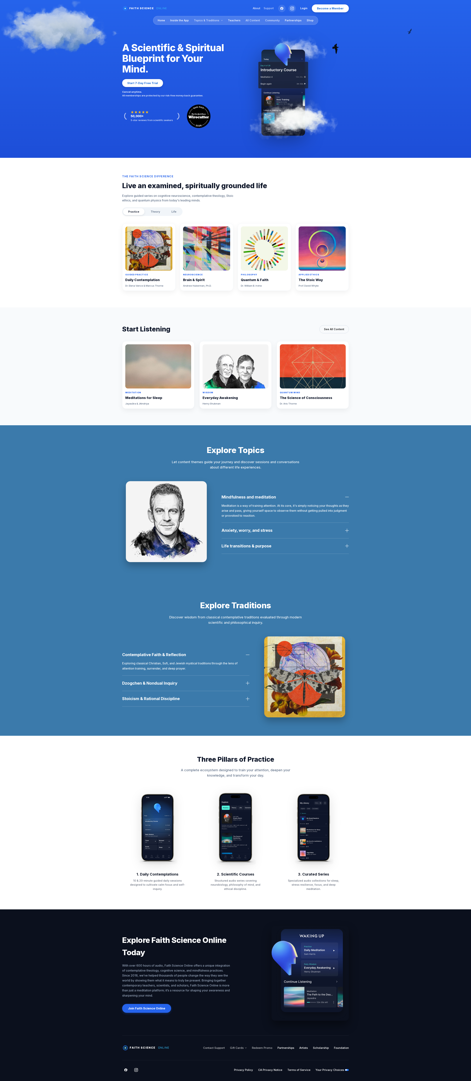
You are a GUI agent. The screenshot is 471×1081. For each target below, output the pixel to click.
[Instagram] (292, 8)
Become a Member (330, 8)
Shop (310, 20)
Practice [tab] (133, 211)
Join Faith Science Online (146, 1008)
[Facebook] (282, 8)
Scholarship (321, 1048)
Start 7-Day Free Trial (142, 83)
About (256, 8)
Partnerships (293, 20)
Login (303, 8)
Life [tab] (173, 211)
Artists (303, 1048)
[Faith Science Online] (146, 8)
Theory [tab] (155, 211)
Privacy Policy (243, 1070)
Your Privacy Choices (330, 1070)
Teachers (234, 20)
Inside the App (179, 20)
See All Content (334, 329)
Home (161, 20)
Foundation (341, 1048)
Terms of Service (298, 1070)
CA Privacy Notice (270, 1070)
